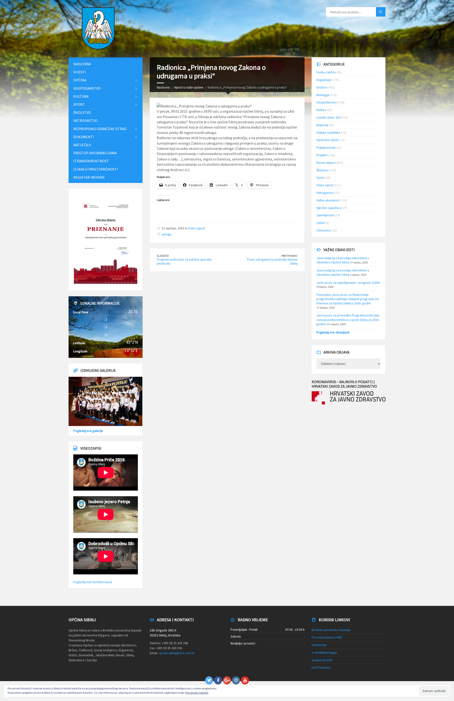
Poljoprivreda (326, 147)
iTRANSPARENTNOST (91, 161)
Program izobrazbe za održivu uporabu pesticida (184, 261)
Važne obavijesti (327, 200)
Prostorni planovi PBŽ (327, 637)
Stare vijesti (196, 228)
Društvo (321, 87)
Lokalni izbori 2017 (329, 117)
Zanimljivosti (325, 215)
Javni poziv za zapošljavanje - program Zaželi (348, 282)
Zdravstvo (323, 230)
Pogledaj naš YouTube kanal (92, 582)
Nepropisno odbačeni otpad (100, 128)
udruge (167, 234)
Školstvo (82, 112)
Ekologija (322, 95)
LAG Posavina (321, 667)
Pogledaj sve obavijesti (332, 332)
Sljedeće (163, 255)
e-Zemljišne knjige (324, 652)
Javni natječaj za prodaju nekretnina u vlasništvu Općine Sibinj (342, 260)
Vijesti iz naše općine (188, 87)
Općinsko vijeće (327, 140)
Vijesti (79, 72)
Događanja (323, 80)
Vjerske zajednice (328, 208)
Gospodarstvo (87, 88)
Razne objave (326, 162)
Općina (79, 80)
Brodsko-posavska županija (331, 630)
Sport (79, 104)
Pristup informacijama (95, 153)
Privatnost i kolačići (196, 692)
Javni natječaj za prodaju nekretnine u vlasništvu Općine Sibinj (342, 272)
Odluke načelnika (328, 132)
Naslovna (163, 87)
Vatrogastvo (85, 120)
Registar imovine (89, 177)
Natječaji (82, 144)
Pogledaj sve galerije (88, 431)
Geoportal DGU (322, 660)
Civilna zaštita (326, 72)
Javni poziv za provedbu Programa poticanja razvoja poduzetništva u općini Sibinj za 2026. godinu (348, 319)
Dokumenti (83, 136)
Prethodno (289, 255)
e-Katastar (319, 645)
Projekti (321, 155)
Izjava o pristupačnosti (95, 169)
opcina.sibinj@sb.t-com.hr (176, 653)
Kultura (81, 96)
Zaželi (320, 223)
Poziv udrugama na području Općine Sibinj (272, 261)
